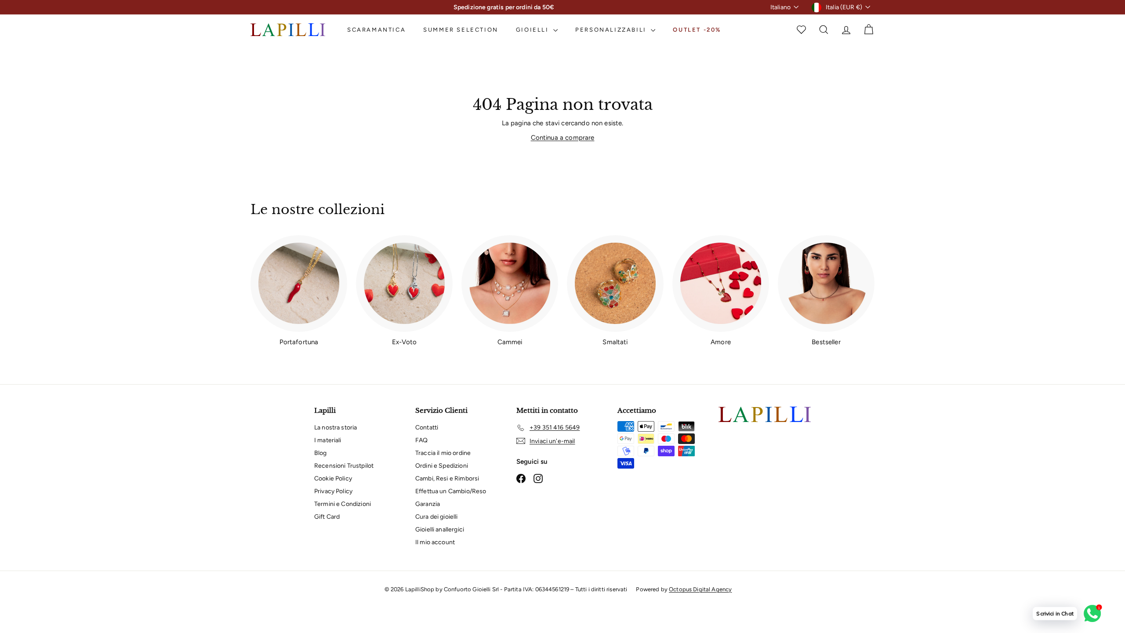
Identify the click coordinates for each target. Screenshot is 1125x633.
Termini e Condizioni (342, 504)
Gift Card (327, 516)
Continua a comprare (563, 138)
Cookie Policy (333, 478)
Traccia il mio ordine (443, 453)
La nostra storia (335, 427)
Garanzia (427, 504)
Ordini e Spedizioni (441, 465)
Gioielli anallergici (439, 529)
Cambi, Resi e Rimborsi (447, 478)
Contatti (426, 427)
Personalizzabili (612, 29)
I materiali (327, 440)
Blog (320, 453)
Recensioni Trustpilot (344, 465)
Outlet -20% (697, 29)
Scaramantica (376, 29)
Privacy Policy (333, 491)
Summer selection (460, 29)
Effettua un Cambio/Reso (450, 491)
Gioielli (533, 29)
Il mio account (435, 542)
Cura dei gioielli (436, 516)
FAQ (421, 440)
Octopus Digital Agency (700, 589)
